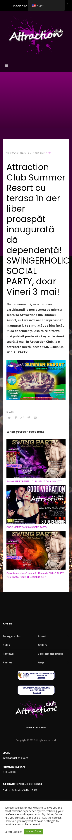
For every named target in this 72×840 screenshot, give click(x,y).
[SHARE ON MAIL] (35, 417)
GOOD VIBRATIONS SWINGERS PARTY (26, 527)
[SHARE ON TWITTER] (9, 417)
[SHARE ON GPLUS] (22, 417)
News (48, 153)
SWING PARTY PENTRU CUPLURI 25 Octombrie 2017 (34, 481)
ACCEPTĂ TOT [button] (33, 831)
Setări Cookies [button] (13, 831)
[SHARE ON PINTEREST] (28, 417)
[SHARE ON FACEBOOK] (15, 417)
